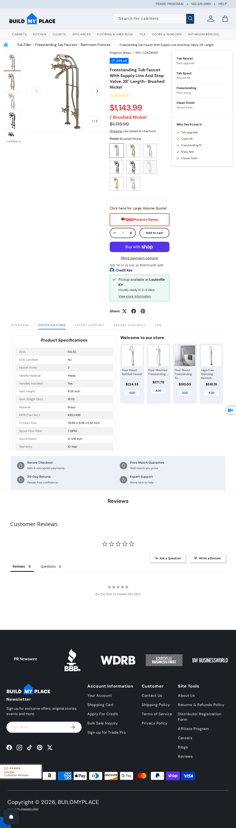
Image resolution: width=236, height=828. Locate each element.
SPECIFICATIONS (52, 325)
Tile (142, 34)
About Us (186, 695)
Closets (59, 34)
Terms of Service (157, 714)
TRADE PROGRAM (170, 4)
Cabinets (19, 34)
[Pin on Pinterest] (143, 311)
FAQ (158, 325)
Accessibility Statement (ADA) (22, 809)
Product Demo (146, 219)
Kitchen (39, 34)
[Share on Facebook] (133, 311)
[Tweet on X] (124, 311)
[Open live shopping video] (231, 410)
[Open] (11, 817)
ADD (132, 393)
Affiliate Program (193, 728)
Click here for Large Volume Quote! (138, 208)
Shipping (116, 131)
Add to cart (154, 233)
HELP (222, 4)
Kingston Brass (120, 53)
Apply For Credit (102, 714)
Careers (185, 738)
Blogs (183, 747)
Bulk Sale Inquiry (102, 723)
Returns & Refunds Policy (201, 704)
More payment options (139, 258)
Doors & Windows (167, 34)
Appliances (81, 34)
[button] (225, 19)
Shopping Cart (100, 704)
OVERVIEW (20, 325)
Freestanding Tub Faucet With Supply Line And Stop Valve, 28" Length (167, 45)
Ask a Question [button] (170, 558)
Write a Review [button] (210, 558)
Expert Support (89, 325)
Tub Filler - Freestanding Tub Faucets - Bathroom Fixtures (64, 44)
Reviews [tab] (19, 566)
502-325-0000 (201, 4)
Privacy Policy (155, 723)
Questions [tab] (48, 566)
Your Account (99, 695)
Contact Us (152, 695)
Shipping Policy (156, 704)
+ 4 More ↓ (13, 141)
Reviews (185, 756)
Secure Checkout (129, 325)
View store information (134, 296)
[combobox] (153, 18)
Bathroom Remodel (204, 34)
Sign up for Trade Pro (106, 732)
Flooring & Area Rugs (115, 34)
